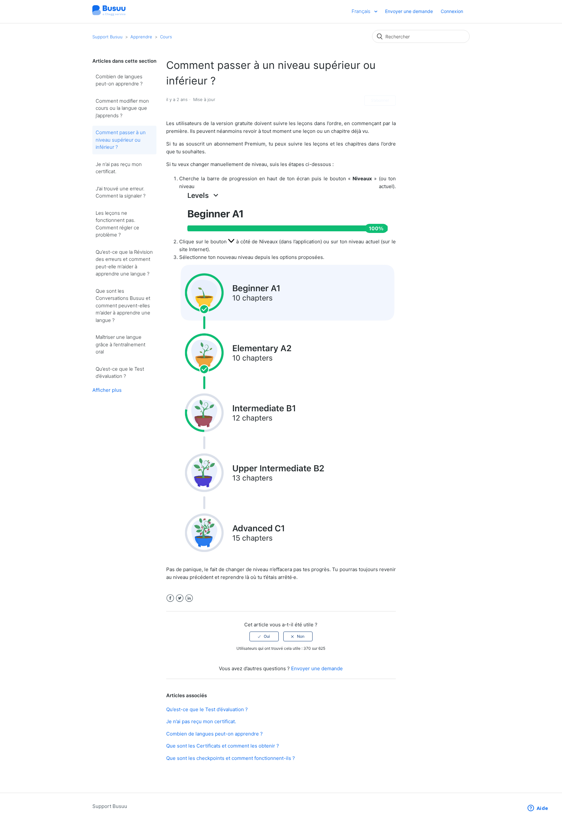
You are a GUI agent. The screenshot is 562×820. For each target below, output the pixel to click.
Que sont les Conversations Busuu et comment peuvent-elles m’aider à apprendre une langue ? (123, 305)
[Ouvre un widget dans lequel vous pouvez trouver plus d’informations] (537, 809)
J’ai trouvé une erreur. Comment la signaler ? (120, 192)
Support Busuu (107, 36)
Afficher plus (107, 390)
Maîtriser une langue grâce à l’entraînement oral (120, 344)
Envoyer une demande (409, 11)
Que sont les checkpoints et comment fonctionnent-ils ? (230, 758)
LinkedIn (189, 598)
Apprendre (142, 36)
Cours (166, 36)
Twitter (180, 598)
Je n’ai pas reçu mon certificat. (119, 168)
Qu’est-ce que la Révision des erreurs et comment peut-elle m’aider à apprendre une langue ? (124, 263)
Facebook (170, 598)
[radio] (264, 636)
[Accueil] (109, 15)
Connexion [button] (452, 11)
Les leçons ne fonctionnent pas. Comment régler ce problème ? (117, 224)
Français (362, 11)
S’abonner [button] (380, 100)
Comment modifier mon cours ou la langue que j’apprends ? (122, 108)
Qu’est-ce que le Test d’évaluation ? (120, 372)
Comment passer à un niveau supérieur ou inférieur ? (121, 139)
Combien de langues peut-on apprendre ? (119, 80)
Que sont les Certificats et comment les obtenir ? (222, 746)
